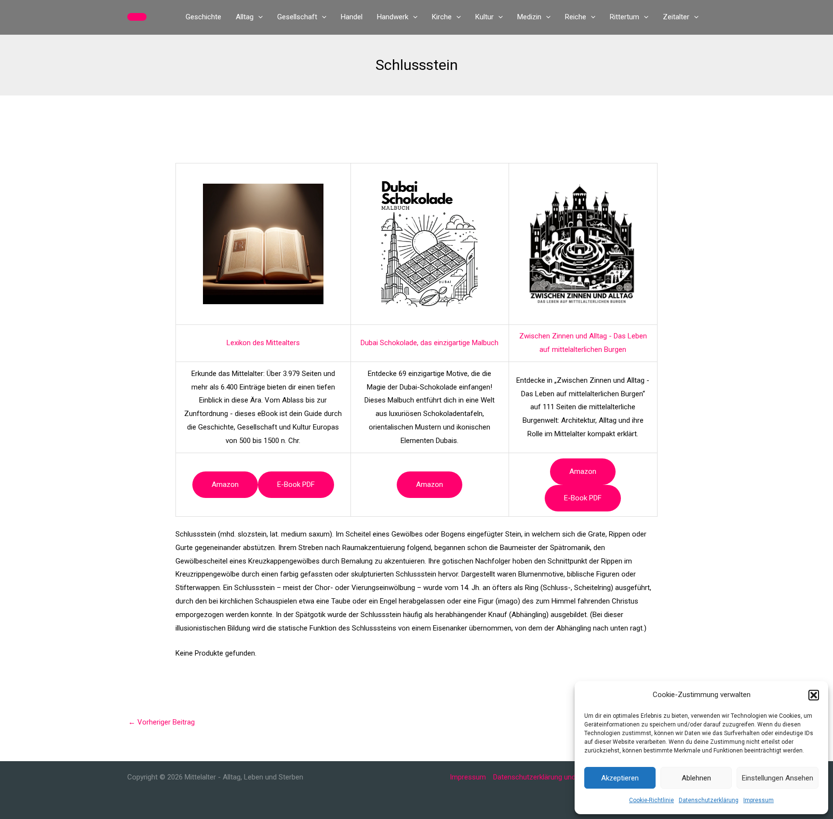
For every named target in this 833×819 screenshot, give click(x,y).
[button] (814, 695)
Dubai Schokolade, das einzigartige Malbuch (429, 342)
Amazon (225, 484)
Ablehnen (696, 778)
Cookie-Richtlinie (651, 800)
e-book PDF (296, 484)
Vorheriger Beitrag (161, 722)
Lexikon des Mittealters (263, 342)
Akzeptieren (620, 778)
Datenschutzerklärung (709, 800)
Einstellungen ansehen (777, 778)
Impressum (758, 800)
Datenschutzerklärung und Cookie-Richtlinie (562, 777)
